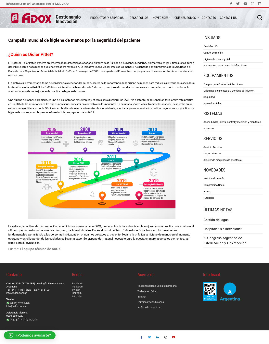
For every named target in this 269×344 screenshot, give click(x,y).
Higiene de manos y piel (216, 59)
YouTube (77, 296)
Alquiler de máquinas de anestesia (222, 160)
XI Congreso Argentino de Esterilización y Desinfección (224, 240)
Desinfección (210, 46)
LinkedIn (77, 292)
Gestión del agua (216, 220)
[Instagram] (253, 4)
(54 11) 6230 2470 (19, 303)
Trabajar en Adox (146, 291)
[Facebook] (231, 4)
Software (208, 128)
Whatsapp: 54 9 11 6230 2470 (50, 3)
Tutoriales (208, 197)
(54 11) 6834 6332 (23, 320)
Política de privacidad (149, 307)
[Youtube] (245, 4)
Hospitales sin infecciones (222, 229)
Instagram (77, 286)
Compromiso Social (214, 185)
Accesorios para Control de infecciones (225, 65)
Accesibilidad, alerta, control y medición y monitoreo (232, 122)
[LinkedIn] (260, 4)
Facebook (77, 283)
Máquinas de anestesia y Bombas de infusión (228, 90)
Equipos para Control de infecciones (223, 84)
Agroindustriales (212, 103)
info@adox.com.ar (18, 3)
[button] (30, 335)
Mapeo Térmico (212, 153)
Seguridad (209, 97)
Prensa (207, 191)
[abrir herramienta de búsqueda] (260, 18)
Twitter (76, 289)
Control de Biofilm (213, 52)
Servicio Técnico (212, 147)
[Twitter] (238, 4)
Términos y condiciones (150, 301)
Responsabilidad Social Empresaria (157, 285)
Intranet (141, 296)
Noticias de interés (213, 178)
